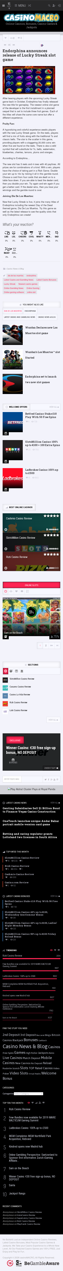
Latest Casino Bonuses (46, 279)
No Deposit (36, 1063)
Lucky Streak (9, 283)
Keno (51, 1052)
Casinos (54, 1047)
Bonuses (31, 1039)
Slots (24, 1068)
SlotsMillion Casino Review (29, 1212)
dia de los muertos (15, 275)
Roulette (7, 1068)
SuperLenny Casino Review (29, 1218)
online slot (31, 292)
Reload (47, 1063)
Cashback (42, 1040)
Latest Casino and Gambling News (18, 279)
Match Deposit (31, 1058)
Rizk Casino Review (26, 1221)
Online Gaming (33, 288)
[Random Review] (9, 44)
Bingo (48, 1035)
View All (53, 407)
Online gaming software (14, 292)
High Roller (31, 1053)
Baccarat (40, 1035)
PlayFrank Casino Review (28, 1224)
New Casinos (22, 1063)
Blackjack (17, 1040)
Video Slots (19, 1073)
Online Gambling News (13, 288)
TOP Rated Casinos (41, 1068)
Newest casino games (28, 283)
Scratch (16, 1068)
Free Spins (8, 1052)
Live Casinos (12, 1058)
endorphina (31, 275)
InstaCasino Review (26, 1215)
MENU (22, 5)
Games (19, 1052)
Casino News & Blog (15, 268)
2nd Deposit (11, 1035)
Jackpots (43, 1052)
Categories (8, 1093)
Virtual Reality (35, 1074)
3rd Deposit (28, 1035)
